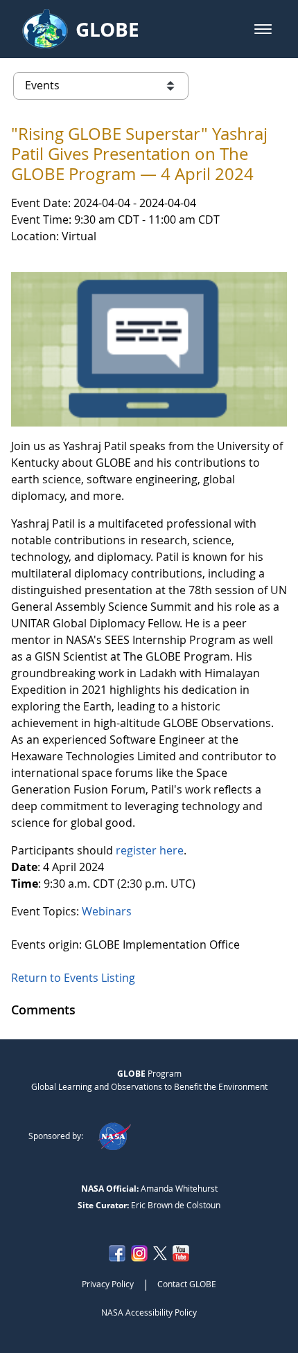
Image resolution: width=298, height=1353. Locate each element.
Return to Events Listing (73, 977)
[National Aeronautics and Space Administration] (114, 1135)
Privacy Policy (108, 1283)
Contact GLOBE (186, 1283)
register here (150, 850)
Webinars (107, 911)
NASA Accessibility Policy (149, 1312)
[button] (263, 29)
